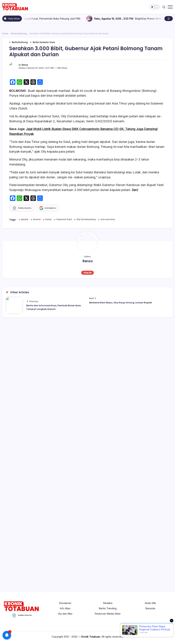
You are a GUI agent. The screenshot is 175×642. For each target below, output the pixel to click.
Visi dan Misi (65, 613)
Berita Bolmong (19, 33)
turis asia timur (108, 219)
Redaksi (107, 603)
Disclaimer (65, 603)
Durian (48, 219)
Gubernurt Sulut (64, 219)
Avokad (37, 219)
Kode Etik (150, 603)
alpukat (24, 219)
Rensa (25, 65)
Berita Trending (108, 608)
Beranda (150, 608)
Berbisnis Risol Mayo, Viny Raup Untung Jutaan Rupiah (120, 302)
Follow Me (87, 273)
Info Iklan (65, 608)
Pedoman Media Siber (108, 613)
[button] (155, 7)
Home (5, 33)
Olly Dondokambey (86, 219)
